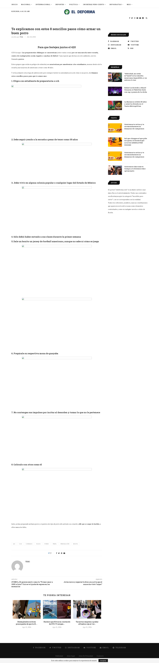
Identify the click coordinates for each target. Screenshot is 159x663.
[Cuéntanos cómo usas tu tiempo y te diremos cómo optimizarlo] (115, 170)
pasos (38, 544)
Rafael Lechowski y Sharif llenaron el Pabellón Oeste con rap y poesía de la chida (135, 90)
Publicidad (59, 656)
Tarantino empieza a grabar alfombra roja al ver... (87, 623)
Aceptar (103, 660)
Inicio (14, 4)
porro (46, 544)
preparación (65, 544)
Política (73, 4)
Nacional (25, 4)
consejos (29, 544)
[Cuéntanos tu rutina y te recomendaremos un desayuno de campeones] (115, 128)
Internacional (43, 4)
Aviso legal (71, 656)
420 (14, 544)
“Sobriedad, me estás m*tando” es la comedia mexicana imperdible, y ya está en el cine (135, 77)
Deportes (59, 4)
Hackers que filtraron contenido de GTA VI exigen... (57, 623)
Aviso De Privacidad (86, 656)
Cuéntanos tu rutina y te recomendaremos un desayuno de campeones (134, 126)
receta (75, 544)
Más (129, 4)
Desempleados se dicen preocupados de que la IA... (26, 623)
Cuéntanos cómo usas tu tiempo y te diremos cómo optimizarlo (134, 169)
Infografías (115, 4)
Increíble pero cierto (93, 4)
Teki (21, 37)
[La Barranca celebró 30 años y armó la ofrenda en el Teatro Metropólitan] (115, 105)
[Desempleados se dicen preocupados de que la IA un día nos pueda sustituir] (27, 609)
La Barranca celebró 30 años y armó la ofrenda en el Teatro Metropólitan (135, 104)
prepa (55, 544)
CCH (20, 544)
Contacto (100, 656)
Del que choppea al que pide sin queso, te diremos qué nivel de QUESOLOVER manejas (135, 141)
